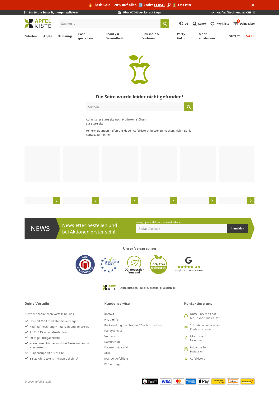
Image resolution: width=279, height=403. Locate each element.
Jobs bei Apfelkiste (116, 358)
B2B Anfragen (113, 364)
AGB (107, 353)
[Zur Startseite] (38, 23)
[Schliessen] (253, 5)
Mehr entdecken (207, 36)
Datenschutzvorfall (116, 347)
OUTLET (234, 36)
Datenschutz (112, 342)
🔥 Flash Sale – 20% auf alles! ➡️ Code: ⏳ (139, 4)
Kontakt (109, 314)
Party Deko (181, 36)
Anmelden (237, 228)
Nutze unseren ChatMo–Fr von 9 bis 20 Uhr (205, 316)
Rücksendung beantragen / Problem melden (133, 325)
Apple (47, 36)
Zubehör (31, 36)
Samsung (65, 36)
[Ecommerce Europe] (109, 264)
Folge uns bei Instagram (198, 349)
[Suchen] (164, 23)
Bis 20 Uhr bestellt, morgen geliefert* (54, 358)
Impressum (111, 336)
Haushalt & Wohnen (150, 36)
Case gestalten (85, 36)
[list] (140, 175)
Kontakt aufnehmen (98, 134)
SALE (250, 36)
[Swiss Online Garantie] (85, 264)
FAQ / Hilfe (111, 319)
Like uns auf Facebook (198, 338)
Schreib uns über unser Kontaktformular (205, 327)
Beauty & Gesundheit (114, 36)
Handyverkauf (113, 330)
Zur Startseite (94, 123)
